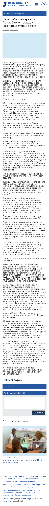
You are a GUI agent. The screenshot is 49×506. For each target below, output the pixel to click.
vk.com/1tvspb (17, 501)
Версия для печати (10, 30)
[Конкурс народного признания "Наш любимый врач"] (24, 440)
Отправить (38, 413)
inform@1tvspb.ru (15, 499)
